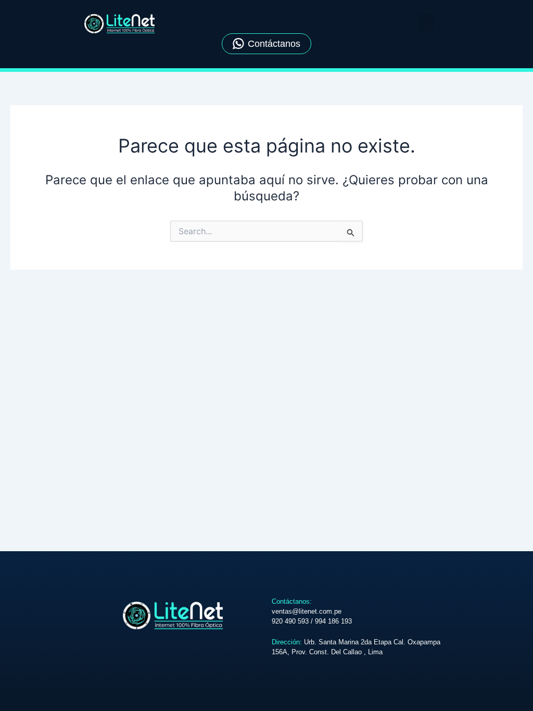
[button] (425, 22)
